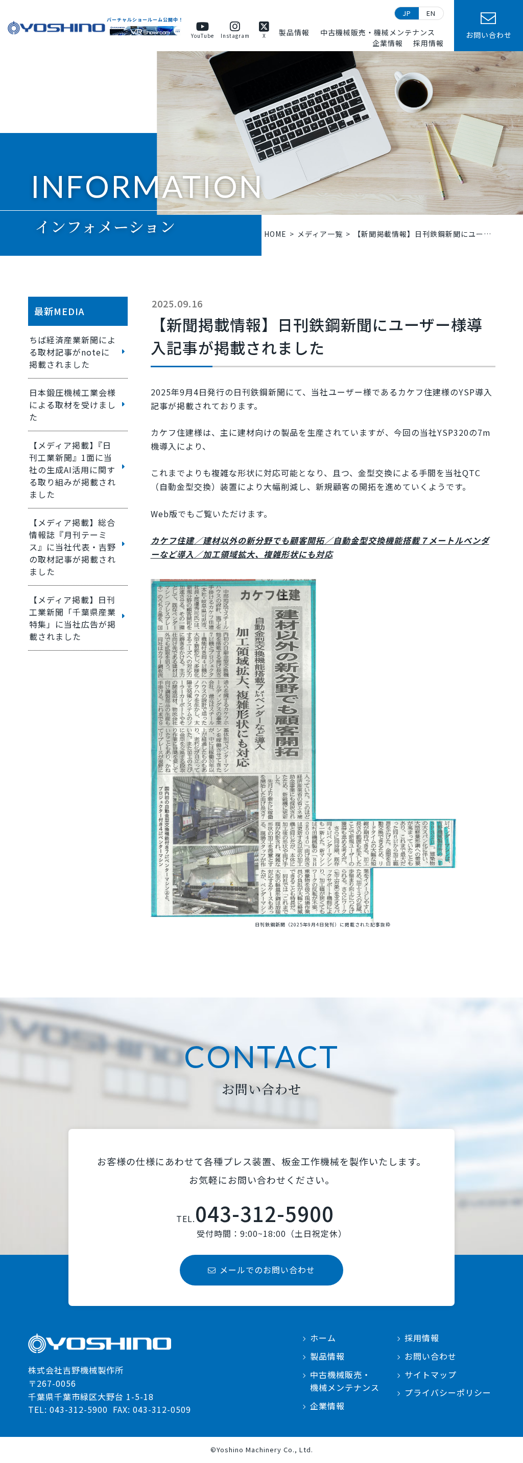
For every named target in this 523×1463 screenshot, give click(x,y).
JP (406, 13)
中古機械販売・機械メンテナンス (377, 32)
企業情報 (387, 43)
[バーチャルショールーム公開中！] (145, 31)
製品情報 (294, 32)
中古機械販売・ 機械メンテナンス (344, 1381)
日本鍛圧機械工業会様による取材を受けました (72, 404)
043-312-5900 (264, 1213)
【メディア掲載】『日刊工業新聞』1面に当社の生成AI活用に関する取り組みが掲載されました (72, 469)
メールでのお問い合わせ (267, 1270)
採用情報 (428, 43)
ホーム (323, 1338)
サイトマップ (431, 1374)
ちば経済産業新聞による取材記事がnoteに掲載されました (72, 352)
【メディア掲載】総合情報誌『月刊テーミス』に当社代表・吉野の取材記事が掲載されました (72, 547)
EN (431, 13)
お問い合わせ (431, 1356)
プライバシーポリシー (448, 1392)
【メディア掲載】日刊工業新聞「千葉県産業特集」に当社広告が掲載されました (72, 617)
